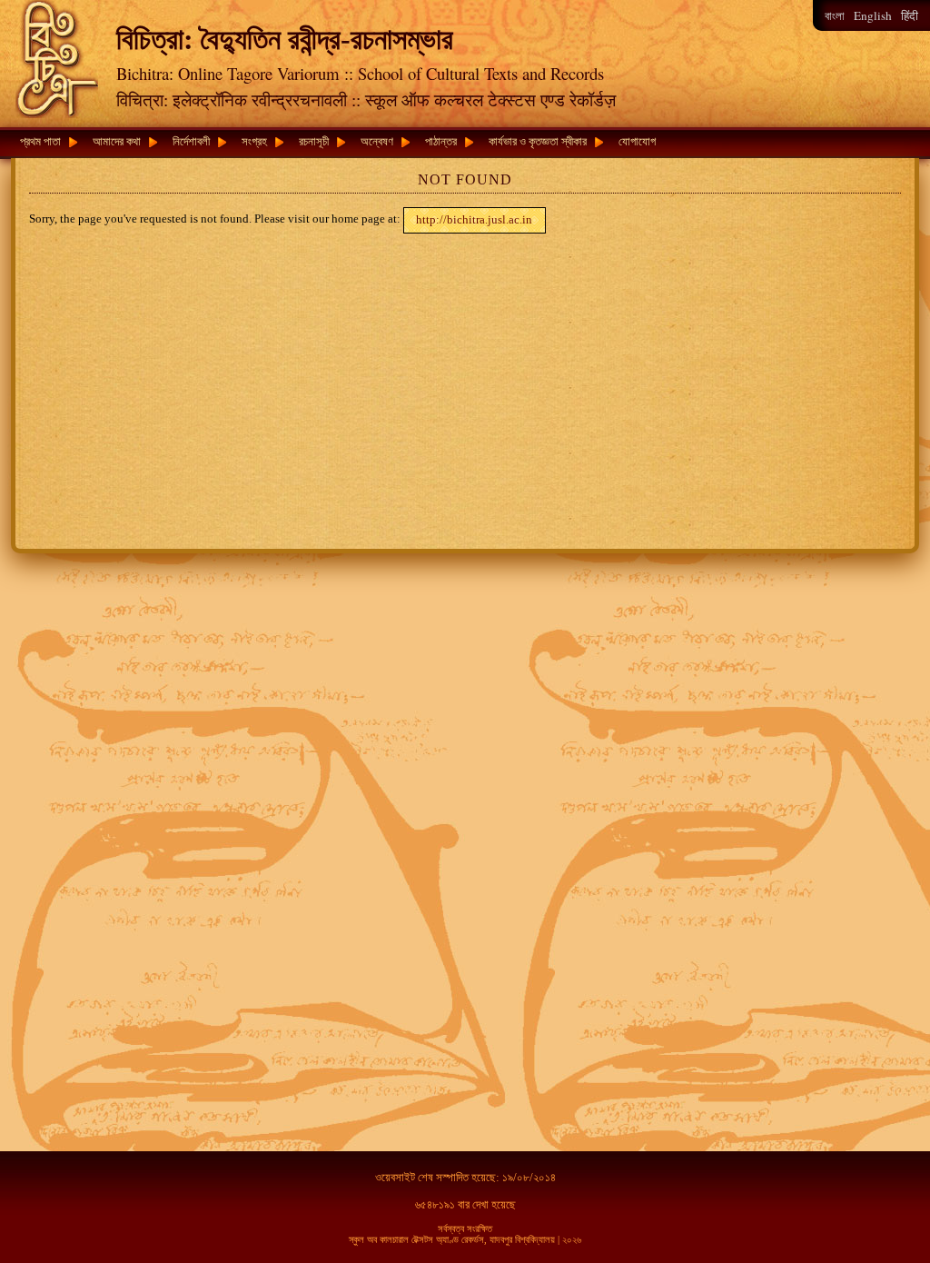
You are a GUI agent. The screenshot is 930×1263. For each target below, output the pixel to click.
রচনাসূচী (314, 141)
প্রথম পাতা (40, 141)
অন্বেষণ (377, 141)
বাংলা (835, 16)
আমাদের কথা (117, 141)
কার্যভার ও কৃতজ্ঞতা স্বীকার (538, 141)
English (873, 15)
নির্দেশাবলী (191, 141)
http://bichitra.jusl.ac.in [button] (474, 219)
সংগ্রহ (254, 141)
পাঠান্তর (441, 141)
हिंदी (909, 16)
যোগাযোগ (637, 141)
